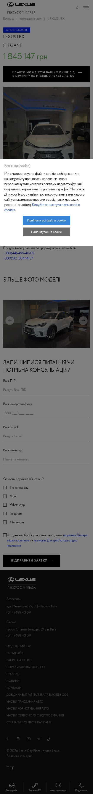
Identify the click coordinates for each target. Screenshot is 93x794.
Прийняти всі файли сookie (46, 220)
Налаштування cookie (46, 232)
